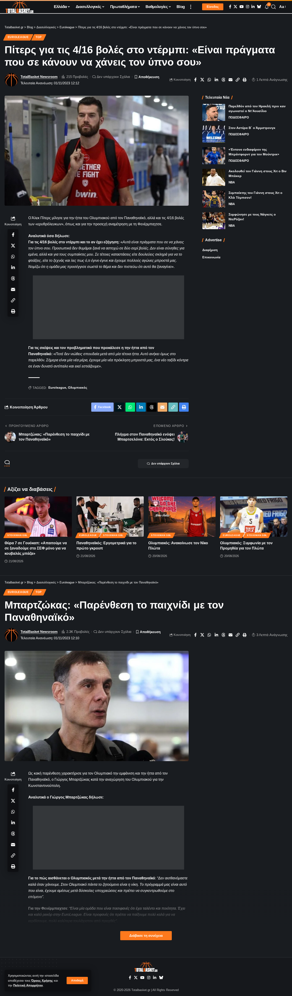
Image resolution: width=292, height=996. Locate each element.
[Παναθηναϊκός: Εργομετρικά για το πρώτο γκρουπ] (110, 516)
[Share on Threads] (223, 79)
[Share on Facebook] (195, 79)
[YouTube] (241, 7)
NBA (232, 182)
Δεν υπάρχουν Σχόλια (113, 77)
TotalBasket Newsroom (39, 77)
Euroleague (18, 37)
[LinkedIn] (253, 7)
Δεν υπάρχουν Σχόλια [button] (165, 463)
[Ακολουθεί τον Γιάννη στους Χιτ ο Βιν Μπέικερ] (213, 177)
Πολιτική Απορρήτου (28, 985)
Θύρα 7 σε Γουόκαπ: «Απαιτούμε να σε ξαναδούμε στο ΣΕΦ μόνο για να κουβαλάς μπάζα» (36, 548)
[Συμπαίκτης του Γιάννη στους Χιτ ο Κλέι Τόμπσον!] (213, 199)
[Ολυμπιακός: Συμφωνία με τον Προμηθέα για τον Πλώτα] (253, 516)
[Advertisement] (108, 307)
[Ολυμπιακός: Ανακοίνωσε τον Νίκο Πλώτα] (182, 516)
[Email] (230, 79)
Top (39, 37)
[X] (235, 7)
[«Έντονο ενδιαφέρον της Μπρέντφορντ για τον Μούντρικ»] (213, 155)
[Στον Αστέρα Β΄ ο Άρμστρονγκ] (213, 134)
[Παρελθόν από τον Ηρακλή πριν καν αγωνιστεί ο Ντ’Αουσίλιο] (213, 112)
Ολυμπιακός (77, 387)
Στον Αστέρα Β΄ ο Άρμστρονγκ (252, 128)
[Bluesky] (259, 7)
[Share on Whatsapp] (209, 79)
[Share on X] (202, 79)
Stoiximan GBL (17, 535)
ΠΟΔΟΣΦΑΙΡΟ (239, 117)
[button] (77, 980)
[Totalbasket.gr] (19, 7)
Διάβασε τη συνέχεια (146, 935)
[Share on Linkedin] (216, 79)
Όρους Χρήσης (42, 980)
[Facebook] (230, 7)
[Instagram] (247, 7)
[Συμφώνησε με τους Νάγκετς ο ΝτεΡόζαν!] (213, 220)
